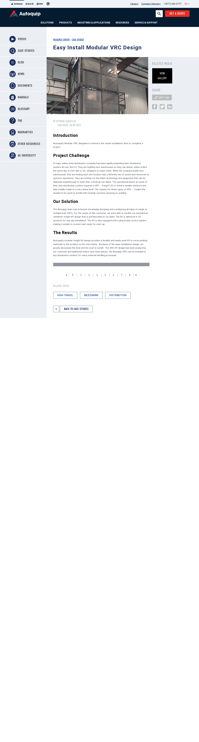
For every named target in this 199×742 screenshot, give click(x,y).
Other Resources (29, 144)
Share (156, 90)
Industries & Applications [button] (93, 22)
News (21, 74)
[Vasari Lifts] (40, 4)
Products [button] (65, 22)
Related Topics (61, 286)
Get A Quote (177, 13)
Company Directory (151, 4)
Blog (21, 62)
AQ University (27, 155)
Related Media (162, 64)
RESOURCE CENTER (61, 39)
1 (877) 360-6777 (172, 4)
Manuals (23, 97)
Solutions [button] (47, 22)
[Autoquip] (16, 4)
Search (159, 11)
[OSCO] (29, 4)
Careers (134, 4)
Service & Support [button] (146, 22)
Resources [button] (122, 22)
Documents (25, 85)
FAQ (20, 120)
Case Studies (78, 39)
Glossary (24, 109)
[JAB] (48, 4)
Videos (22, 39)
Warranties (25, 132)
